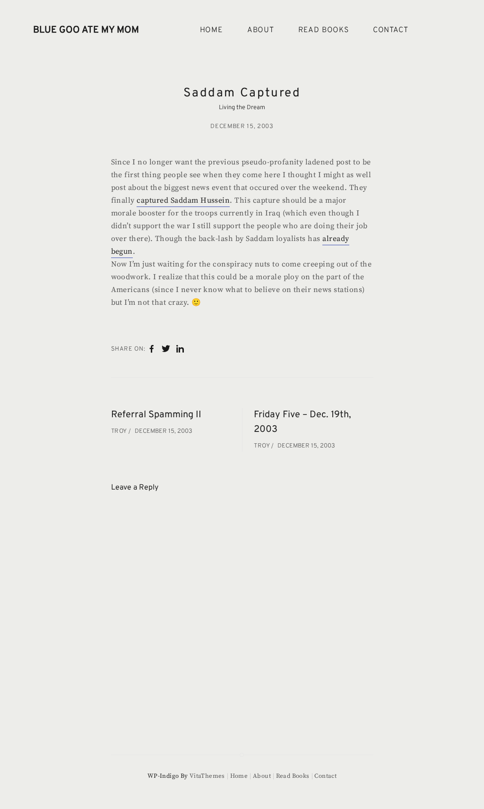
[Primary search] (439, 30)
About (260, 30)
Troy (120, 431)
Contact (390, 30)
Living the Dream (242, 108)
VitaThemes (207, 776)
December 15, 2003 (241, 126)
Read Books (323, 30)
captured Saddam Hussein (183, 200)
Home (211, 30)
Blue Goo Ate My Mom (86, 30)
